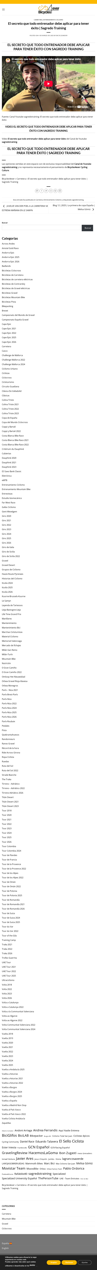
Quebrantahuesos (10, 734)
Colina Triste (8, 400)
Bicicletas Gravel (9, 292)
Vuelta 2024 (7, 1060)
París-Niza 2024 (9, 708)
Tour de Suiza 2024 (11, 917)
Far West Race (8, 502)
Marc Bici (49, 1163)
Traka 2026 (7, 953)
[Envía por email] (51, 191)
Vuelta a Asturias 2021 (12, 1078)
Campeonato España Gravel (15, 319)
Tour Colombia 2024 (11, 850)
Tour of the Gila (9, 935)
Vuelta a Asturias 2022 (12, 1083)
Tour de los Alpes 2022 (12, 877)
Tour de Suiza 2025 (11, 922)
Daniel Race (27, 1141)
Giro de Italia (8, 547)
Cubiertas (6, 453)
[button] (3, 9)
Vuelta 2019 (7, 1038)
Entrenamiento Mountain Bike (16, 489)
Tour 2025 (6, 837)
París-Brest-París (10, 694)
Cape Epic (6, 324)
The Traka (6, 779)
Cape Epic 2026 (9, 342)
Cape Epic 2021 (9, 328)
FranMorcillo (22, 1148)
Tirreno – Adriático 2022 (13, 788)
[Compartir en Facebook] (42, 191)
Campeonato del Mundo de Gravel (18, 315)
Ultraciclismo (8, 980)
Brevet (5, 310)
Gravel (5, 560)
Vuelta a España (9, 1100)
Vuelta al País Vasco (11, 1109)
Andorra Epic (8, 252)
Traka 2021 (7, 944)
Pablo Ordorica (73, 1168)
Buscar (5, 222)
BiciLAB (23, 1135)
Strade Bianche (9, 775)
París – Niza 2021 (10, 690)
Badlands (6, 266)
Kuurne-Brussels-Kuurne (13, 596)
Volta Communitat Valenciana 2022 (18, 1024)
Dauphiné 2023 (9, 467)
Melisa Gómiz (84, 1163)
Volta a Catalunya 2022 (12, 1007)
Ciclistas (6, 373)
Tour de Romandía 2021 (13, 904)
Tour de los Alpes (10, 873)
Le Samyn (6, 600)
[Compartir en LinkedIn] (60, 191)
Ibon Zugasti (67, 1153)
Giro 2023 (6, 529)
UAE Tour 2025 (9, 975)
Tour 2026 (6, 841)
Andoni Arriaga (23, 1130)
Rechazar (69, 1262)
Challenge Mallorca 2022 (13, 359)
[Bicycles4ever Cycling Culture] (48, 9)
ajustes (32, 1265)
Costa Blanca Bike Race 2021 (15, 440)
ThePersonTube (48, 1178)
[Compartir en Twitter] (46, 191)
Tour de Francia (9, 859)
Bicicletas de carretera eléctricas (17, 279)
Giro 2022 (6, 525)
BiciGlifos (9, 1135)
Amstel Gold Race (10, 248)
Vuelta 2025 (7, 1065)
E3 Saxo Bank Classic (11, 471)
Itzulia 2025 (7, 587)
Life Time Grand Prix (11, 614)
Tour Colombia (9, 846)
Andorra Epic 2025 (10, 257)
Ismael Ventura (8, 1159)
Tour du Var (7, 926)
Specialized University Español (19, 1178)
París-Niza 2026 (9, 716)
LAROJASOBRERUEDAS (13, 1163)
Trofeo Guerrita (9, 957)
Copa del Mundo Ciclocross (15, 422)
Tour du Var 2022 (10, 931)
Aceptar (54, 1262)
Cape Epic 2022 (9, 333)
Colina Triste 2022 (10, 408)
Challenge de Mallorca (12, 355)
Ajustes (85, 1262)
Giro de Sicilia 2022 (11, 556)
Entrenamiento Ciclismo (53, 20)
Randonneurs (8, 739)
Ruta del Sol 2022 (10, 770)
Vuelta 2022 (7, 1051)
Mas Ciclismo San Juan (65, 1163)
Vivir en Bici (84, 1179)
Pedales (5, 725)
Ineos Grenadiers (85, 1153)
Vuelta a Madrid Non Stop (14, 1105)
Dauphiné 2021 (9, 462)
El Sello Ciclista (71, 1141)
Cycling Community (10, 1141)
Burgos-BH (47, 1136)
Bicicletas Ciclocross (11, 270)
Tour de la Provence (11, 864)
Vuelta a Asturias (10, 1073)
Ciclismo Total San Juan (62, 1136)
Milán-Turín (7, 654)
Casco (5, 350)
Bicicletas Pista (9, 301)
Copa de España (9, 417)
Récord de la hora (10, 748)
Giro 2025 (6, 538)
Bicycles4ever (61, 35)
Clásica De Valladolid (11, 391)
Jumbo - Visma (54, 1159)
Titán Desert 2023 (10, 806)
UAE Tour (6, 962)
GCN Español (38, 1147)
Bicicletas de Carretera (12, 275)
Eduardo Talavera (46, 1141)
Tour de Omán (9, 882)
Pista (4, 730)
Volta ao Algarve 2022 (12, 1020)
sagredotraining (9, 142)
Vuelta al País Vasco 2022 (14, 1114)
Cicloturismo (8, 382)
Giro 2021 (6, 520)
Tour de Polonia (9, 891)
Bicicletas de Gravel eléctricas (16, 288)
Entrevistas (7, 493)
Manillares (7, 618)
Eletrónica (6, 475)
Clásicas (5, 395)
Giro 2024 (6, 534)
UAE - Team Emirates (69, 1178)
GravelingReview (14, 1153)
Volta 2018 (7, 984)
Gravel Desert (8, 565)
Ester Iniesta (9, 1147)
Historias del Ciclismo (12, 578)
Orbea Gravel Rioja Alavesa (14, 681)
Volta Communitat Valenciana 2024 (18, 1029)
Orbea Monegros (10, 685)
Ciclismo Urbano (10, 368)
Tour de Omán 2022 (11, 886)
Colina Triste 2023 (10, 413)
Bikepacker (36, 1135)
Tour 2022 (6, 824)
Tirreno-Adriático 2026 (12, 792)
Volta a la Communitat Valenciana (18, 1011)
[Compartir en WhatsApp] (37, 191)
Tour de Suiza (8, 913)
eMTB (4, 480)
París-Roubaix (8, 721)
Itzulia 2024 (7, 583)
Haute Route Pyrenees (12, 574)
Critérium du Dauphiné (13, 449)
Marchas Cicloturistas (12, 632)
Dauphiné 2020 (9, 458)
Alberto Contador (8, 1131)
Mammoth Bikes (34, 1163)
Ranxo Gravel (8, 743)
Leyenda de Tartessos (12, 605)
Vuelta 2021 (7, 1047)
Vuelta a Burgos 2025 (12, 1096)
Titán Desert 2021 (10, 801)
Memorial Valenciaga (12, 641)
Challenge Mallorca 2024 (13, 364)
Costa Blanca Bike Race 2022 (15, 444)
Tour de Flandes (9, 855)
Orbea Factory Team (54, 1169)
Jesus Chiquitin (40, 1159)
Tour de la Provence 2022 (14, 868)
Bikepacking (7, 306)
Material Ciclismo (10, 636)
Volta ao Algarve (9, 1016)
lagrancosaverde (72, 1159)
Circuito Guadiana (10, 386)
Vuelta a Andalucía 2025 (13, 1069)
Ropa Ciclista (8, 757)
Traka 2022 (7, 949)
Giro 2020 (6, 516)
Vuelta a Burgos (9, 1087)
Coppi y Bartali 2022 (11, 431)
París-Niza (6, 699)
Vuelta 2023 (7, 1056)
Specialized (59, 1173)
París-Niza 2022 (9, 703)
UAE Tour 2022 (9, 971)
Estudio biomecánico (12, 498)
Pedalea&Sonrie (7, 1174)
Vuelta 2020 (7, 1042)
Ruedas (5, 761)
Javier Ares (24, 1158)
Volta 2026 (7, 998)
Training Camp (9, 940)
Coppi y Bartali (9, 426)
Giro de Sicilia (8, 551)
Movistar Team (13, 1168)
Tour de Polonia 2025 (12, 895)
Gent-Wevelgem (9, 511)
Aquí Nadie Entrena (69, 1130)
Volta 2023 (7, 993)
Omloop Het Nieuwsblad (13, 676)
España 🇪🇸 (7, 1243)
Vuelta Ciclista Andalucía (13, 1118)
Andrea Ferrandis (45, 1130)
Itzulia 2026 (7, 591)
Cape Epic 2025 (9, 337)
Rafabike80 (20, 1173)
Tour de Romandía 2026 (13, 908)
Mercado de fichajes (11, 645)
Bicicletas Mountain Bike (13, 297)
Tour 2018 (6, 810)
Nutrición (6, 663)
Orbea (43, 1168)
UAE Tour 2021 (9, 966)
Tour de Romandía (11, 899)
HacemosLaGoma (43, 1152)
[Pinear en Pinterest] (55, 191)
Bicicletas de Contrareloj (13, 283)
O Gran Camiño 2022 (12, 672)
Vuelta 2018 (7, 1033)
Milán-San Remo (9, 650)
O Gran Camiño (9, 667)
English (5, 1248)
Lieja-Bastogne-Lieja (11, 609)
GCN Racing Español (60, 1147)
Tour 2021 (6, 819)
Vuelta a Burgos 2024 (12, 1091)
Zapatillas (6, 1123)
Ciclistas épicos (81, 1135)
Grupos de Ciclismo (11, 569)
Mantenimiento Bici (11, 627)
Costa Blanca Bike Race (13, 435)
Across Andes (8, 243)
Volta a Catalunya (10, 1002)
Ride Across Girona (11, 752)
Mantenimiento (9, 623)
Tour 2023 (6, 828)
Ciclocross (7, 377)
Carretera (38, 20)
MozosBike (33, 1168)
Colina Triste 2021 (10, 404)
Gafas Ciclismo (9, 507)
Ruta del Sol (7, 766)
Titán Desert (8, 797)
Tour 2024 (6, 832)
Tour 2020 (6, 815)
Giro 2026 (6, 542)
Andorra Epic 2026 (10, 261)
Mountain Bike (9, 658)
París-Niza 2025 (9, 712)
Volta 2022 (7, 989)
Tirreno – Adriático (11, 783)
